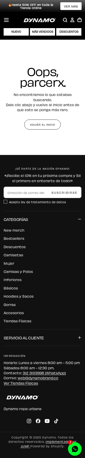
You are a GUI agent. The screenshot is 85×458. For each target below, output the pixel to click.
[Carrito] (79, 20)
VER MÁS (71, 6)
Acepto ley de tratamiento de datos (37, 202)
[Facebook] (38, 421)
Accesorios (14, 312)
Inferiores (13, 279)
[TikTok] (56, 421)
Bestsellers (14, 238)
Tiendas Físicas (17, 320)
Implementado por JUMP (49, 443)
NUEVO (16, 31)
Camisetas (13, 254)
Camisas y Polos (18, 271)
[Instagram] (29, 421)
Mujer (9, 263)
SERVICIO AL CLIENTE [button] (24, 337)
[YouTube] (47, 421)
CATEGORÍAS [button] (16, 219)
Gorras (10, 304)
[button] (6, 20)
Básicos (11, 287)
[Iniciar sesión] (72, 20)
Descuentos (15, 246)
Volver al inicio (42, 124)
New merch (14, 230)
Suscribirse (64, 192)
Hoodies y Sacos (19, 296)
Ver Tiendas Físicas (21, 382)
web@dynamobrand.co (38, 377)
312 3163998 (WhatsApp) (44, 372)
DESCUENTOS (68, 31)
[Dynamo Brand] (22, 397)
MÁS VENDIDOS (42, 31)
